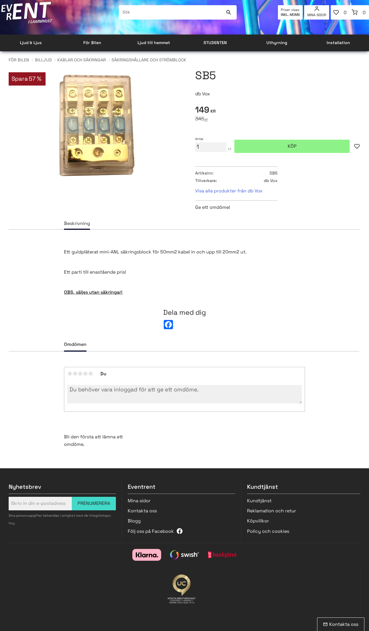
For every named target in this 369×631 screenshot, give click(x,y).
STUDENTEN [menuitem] (215, 42)
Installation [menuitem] (338, 42)
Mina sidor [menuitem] (316, 15)
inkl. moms (290, 14)
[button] (340, 12)
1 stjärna (69, 373)
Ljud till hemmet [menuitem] (154, 42)
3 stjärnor (80, 373)
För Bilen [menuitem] (92, 42)
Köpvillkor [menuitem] (258, 521)
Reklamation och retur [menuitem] (271, 511)
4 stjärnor (85, 373)
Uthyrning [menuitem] (276, 42)
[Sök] (228, 12)
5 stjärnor (90, 373)
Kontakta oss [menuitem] (142, 511)
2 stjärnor (75, 373)
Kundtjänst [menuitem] (259, 501)
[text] (277, 110)
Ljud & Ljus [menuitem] (31, 42)
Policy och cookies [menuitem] (268, 531)
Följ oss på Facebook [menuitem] (151, 531)
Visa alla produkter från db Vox (228, 191)
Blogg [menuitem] (134, 521)
